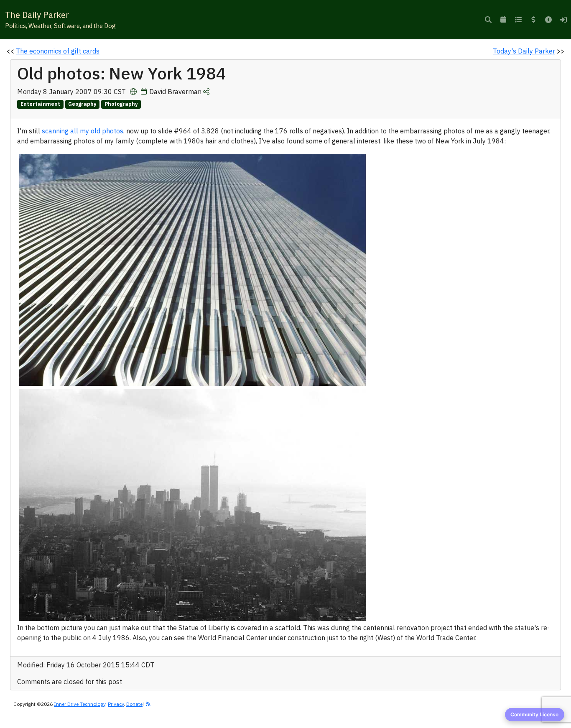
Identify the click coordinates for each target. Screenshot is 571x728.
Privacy (116, 704)
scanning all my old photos (82, 131)
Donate (134, 704)
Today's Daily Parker (524, 51)
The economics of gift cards (57, 51)
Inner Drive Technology (79, 704)
